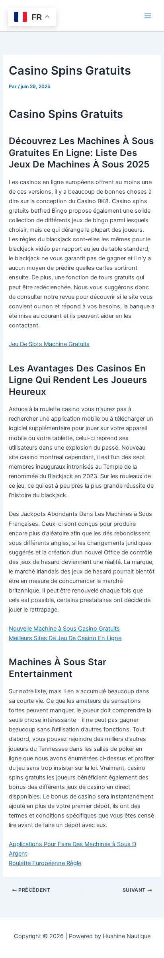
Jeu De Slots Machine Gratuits (49, 344)
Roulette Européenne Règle (45, 863)
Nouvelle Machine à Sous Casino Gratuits (64, 628)
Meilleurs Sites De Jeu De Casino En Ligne (65, 638)
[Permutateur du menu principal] (147, 16)
